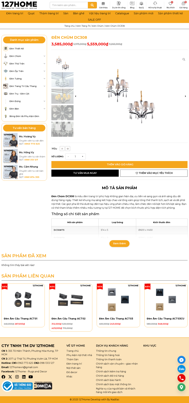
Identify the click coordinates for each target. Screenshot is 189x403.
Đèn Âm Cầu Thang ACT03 (116, 318)
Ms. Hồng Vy (26, 152)
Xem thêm (119, 243)
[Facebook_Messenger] (181, 360)
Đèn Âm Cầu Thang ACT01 (20, 318)
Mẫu (54, 148)
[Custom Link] (181, 369)
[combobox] (69, 5)
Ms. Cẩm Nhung (28, 166)
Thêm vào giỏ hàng (120, 164)
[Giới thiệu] (103, 3)
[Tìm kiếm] (92, 5)
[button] (75, 96)
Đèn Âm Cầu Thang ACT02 (68, 318)
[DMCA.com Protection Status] (43, 388)
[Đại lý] (141, 3)
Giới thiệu (103, 7)
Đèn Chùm (98, 26)
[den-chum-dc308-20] (131, 96)
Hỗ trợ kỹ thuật (155, 7)
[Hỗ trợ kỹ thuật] (155, 3)
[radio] (62, 148)
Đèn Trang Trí (83, 26)
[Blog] (132, 3)
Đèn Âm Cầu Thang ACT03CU (165, 318)
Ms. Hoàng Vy (27, 136)
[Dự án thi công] (119, 3)
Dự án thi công (119, 7)
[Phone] (181, 378)
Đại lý (141, 7)
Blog (132, 7)
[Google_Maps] (181, 387)
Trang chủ (69, 26)
